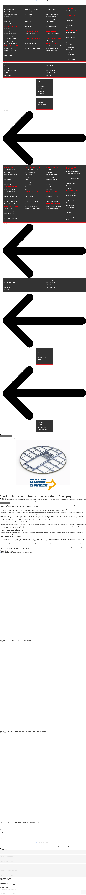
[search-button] (0, 433)
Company (6, 438)
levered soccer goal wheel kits (20, 524)
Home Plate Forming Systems (48, 514)
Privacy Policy (3, 893)
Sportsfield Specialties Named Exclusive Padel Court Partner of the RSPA (20, 822)
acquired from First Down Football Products (71, 516)
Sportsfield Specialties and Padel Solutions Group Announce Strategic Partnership (23, 731)
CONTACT (5, 365)
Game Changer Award (17, 540)
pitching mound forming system (24, 532)
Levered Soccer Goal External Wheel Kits (9, 514)
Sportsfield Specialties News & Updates (17, 438)
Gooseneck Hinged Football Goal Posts (68, 512)
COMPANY (5, 293)
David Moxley (9, 509)
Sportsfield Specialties (8, 891)
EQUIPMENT (5, 110)
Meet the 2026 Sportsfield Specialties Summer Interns (15, 640)
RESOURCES (5, 223)
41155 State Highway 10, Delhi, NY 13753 (8, 889)
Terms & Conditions (12, 893)
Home (1, 438)
